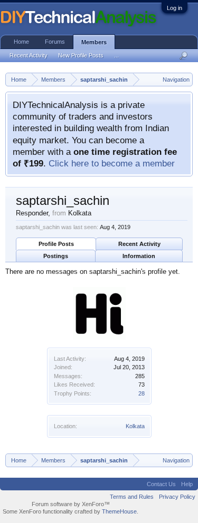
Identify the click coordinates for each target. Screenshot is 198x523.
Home (21, 41)
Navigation (176, 79)
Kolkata (135, 426)
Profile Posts (56, 244)
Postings (55, 256)
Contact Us (161, 484)
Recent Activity (139, 244)
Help (187, 484)
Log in (174, 8)
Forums (55, 41)
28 (141, 393)
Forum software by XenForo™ (71, 504)
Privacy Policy (177, 497)
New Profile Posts (80, 55)
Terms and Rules (132, 497)
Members (94, 42)
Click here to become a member (112, 163)
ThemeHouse (119, 511)
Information (138, 256)
